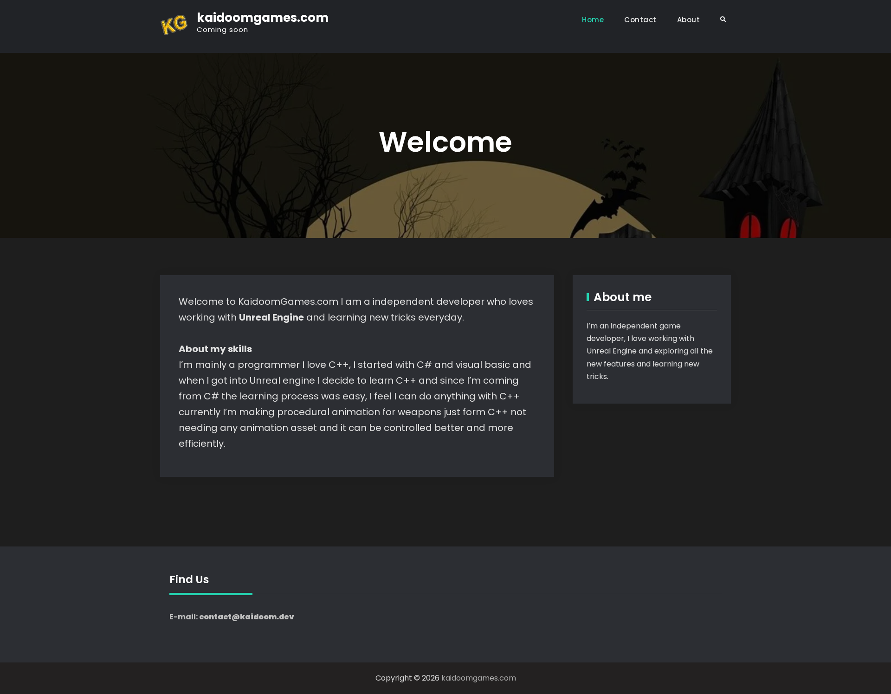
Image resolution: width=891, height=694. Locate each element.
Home (593, 20)
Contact (640, 20)
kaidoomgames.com (263, 17)
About (688, 20)
